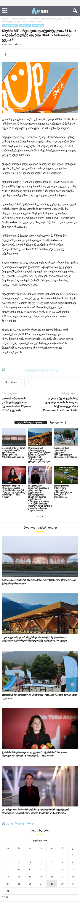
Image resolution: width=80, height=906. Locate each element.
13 (41, 869)
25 (19, 883)
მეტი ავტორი (56, 422)
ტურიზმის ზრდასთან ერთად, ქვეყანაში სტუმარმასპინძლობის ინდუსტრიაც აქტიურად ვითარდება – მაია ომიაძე (13, 491)
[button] (74, 11)
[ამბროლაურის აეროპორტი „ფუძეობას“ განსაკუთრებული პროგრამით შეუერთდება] (66, 475)
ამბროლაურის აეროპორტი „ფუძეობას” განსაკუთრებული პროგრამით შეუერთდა (65, 452)
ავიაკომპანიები (20, 19)
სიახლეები (24, 25)
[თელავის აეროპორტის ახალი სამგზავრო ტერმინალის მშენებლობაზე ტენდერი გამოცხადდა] (14, 437)
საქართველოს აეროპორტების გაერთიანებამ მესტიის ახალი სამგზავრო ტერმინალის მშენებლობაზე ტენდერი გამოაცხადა (39, 455)
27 (41, 883)
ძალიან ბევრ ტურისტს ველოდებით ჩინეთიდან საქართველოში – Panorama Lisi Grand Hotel (60, 404)
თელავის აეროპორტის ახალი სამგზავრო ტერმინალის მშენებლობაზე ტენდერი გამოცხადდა (13, 452)
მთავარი (5, 19)
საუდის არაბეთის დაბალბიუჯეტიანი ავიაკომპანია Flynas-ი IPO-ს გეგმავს (17, 404)
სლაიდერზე (38, 25)
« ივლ (5, 896)
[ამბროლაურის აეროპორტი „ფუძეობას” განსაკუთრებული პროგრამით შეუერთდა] (66, 437)
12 (30, 869)
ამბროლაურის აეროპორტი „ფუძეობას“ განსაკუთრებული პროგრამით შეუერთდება (63, 491)
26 (30, 883)
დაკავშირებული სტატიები (30, 422)
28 (52, 883)
